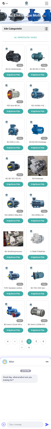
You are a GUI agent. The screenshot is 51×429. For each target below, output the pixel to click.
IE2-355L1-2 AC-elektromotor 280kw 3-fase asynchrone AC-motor (13, 142)
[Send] (47, 424)
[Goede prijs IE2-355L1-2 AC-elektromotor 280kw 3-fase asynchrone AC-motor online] (13, 129)
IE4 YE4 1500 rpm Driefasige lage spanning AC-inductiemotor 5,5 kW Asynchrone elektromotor (37, 288)
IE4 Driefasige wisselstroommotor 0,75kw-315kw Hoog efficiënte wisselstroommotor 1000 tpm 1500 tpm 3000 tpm (37, 179)
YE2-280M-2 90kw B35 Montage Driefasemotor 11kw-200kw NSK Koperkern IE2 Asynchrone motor (13, 215)
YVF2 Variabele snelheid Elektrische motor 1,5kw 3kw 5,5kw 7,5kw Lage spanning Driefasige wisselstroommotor (13, 288)
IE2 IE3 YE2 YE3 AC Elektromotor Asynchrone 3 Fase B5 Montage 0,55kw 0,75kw (13, 179)
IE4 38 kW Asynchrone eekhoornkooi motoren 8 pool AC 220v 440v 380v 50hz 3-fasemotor (13, 252)
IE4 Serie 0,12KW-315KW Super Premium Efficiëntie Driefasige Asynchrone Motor (38, 325)
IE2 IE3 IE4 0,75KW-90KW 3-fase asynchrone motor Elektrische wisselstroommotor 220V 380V (37, 69)
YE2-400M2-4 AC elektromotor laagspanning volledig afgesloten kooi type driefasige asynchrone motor (37, 106)
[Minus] (47, 361)
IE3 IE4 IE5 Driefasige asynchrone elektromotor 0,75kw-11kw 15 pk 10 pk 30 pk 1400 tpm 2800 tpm (37, 142)
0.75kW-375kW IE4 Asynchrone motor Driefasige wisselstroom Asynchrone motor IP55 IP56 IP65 (37, 252)
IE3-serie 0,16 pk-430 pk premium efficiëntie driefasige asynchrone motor (13, 325)
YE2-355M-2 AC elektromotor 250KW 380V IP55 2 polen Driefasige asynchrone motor (37, 215)
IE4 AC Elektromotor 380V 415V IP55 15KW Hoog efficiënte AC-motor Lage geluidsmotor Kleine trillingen (13, 69)
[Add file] (4, 424)
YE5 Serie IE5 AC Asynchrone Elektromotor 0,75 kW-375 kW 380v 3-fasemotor (13, 106)
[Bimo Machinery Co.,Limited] (26, 3)
